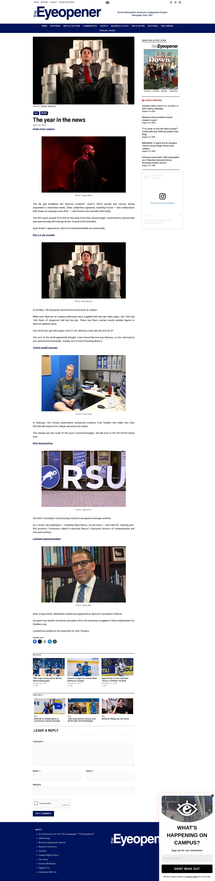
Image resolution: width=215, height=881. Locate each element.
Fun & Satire (138, 26)
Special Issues (107, 31)
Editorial (153, 26)
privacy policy (192, 877)
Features (55, 26)
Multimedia (167, 26)
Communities (90, 26)
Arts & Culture (71, 26)
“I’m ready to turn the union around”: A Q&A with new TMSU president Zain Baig (160, 131)
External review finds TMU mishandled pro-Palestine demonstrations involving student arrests (160, 160)
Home (36, 2)
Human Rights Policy (48, 855)
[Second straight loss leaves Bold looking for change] (83, 667)
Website (37, 785)
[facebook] (171, 2)
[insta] (175, 2)
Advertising (44, 838)
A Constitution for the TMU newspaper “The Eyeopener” (66, 834)
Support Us (44, 868)
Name (36, 771)
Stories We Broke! (66, 2)
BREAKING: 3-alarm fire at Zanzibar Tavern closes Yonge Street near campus (159, 146)
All (36, 113)
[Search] (180, 2)
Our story (43, 859)
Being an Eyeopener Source (52, 842)
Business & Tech (120, 26)
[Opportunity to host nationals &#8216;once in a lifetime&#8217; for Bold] (117, 667)
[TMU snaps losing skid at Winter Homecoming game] (49, 667)
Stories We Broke (47, 864)
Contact (53, 2)
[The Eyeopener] (72, 14)
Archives (44, 2)
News (44, 26)
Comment (38, 742)
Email (89, 771)
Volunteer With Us (47, 872)
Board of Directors (48, 847)
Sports (104, 26)
